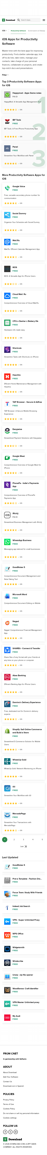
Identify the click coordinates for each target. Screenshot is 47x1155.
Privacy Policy (8, 1100)
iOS (3, 31)
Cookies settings (10, 1118)
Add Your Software (10, 1077)
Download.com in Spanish (13, 1086)
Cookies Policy (9, 1109)
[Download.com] (8, 20)
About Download (10, 1072)
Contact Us (7, 1081)
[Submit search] (19, 20)
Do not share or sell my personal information (21, 1113)
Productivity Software (18, 31)
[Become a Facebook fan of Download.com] (5, 1132)
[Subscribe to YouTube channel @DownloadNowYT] (16, 1132)
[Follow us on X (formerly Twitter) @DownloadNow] (10, 1132)
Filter (4, 75)
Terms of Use (8, 1104)
